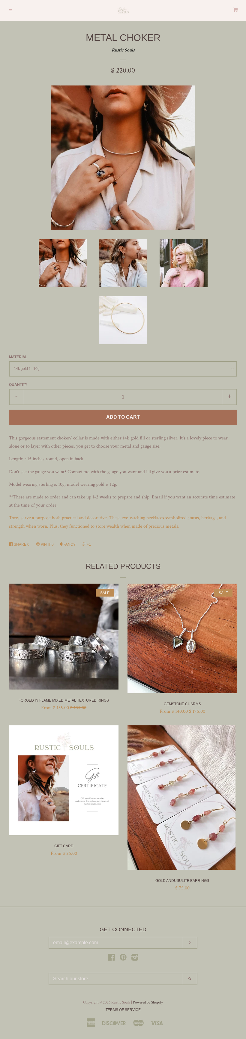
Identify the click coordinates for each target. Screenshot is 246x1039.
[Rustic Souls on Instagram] (135, 959)
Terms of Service (123, 1010)
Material (18, 357)
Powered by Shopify (148, 1002)
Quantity (18, 385)
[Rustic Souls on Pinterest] (123, 959)
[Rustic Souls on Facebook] (111, 959)
